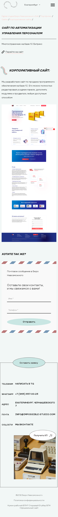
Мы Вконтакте (24, 424)
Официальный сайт (29, 508)
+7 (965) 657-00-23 (26, 394)
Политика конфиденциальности (29, 500)
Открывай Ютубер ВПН (39, 505)
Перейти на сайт (14, 52)
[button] (52, 4)
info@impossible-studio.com (35, 414)
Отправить (29, 322)
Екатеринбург (31, 5)
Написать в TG (24, 384)
